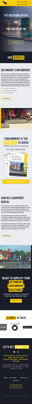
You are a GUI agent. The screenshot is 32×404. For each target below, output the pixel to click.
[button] (29, 3)
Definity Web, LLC (24, 395)
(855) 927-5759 (16, 368)
